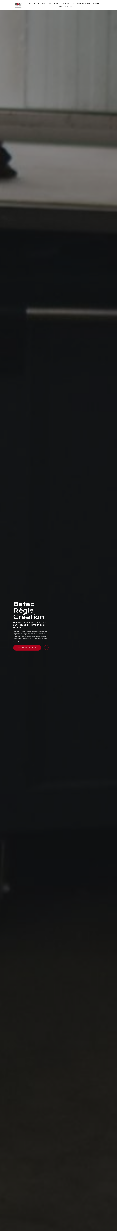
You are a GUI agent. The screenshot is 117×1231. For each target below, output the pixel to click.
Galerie (96, 3)
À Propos (42, 3)
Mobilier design (83, 3)
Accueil (32, 3)
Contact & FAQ (65, 7)
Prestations (54, 3)
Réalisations (68, 3)
